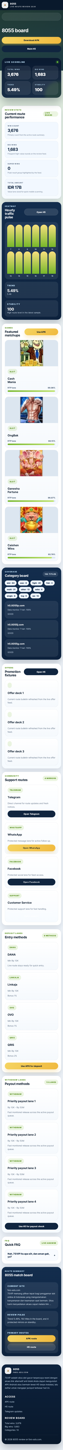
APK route (31, 1338)
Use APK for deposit (31, 1066)
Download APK (31, 40)
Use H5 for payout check (31, 1226)
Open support (31, 916)
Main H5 (31, 48)
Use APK (41, 332)
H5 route (31, 1347)
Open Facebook (31, 882)
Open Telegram (31, 814)
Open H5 (41, 212)
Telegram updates (13, 1411)
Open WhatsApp (31, 848)
